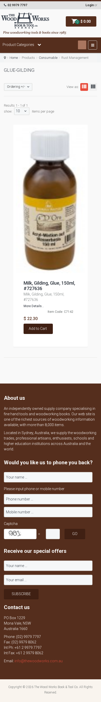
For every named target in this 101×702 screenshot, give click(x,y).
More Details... (34, 306)
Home (14, 58)
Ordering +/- (16, 87)
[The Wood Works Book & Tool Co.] (25, 21)
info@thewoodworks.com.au (39, 661)
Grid (93, 87)
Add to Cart (38, 328)
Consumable (48, 58)
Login (89, 5)
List (84, 87)
